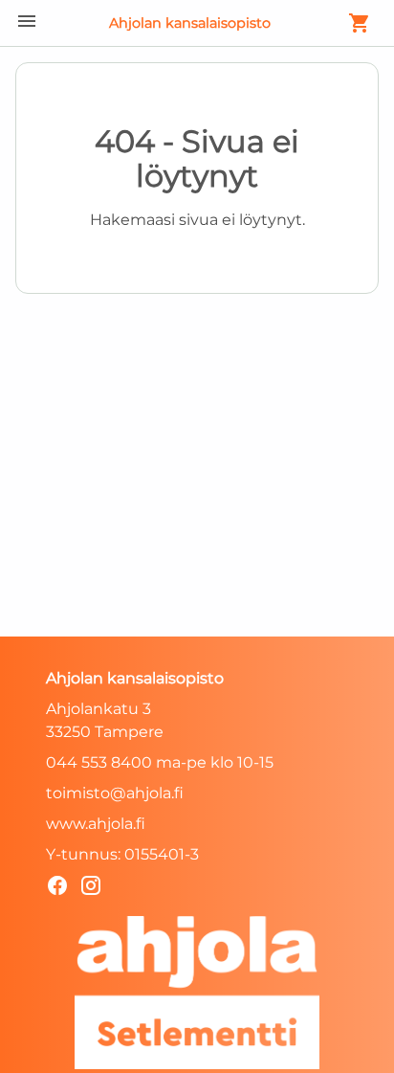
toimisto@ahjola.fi (115, 793)
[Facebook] (62, 889)
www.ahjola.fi (95, 824)
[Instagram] (96, 889)
